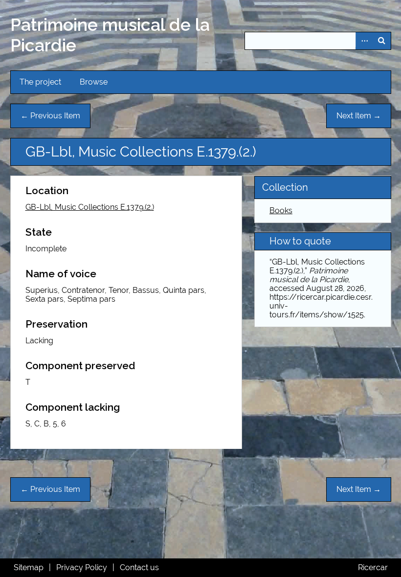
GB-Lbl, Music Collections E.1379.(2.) (89, 207)
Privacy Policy (81, 567)
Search (382, 40)
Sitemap (29, 567)
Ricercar (373, 567)
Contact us (139, 567)
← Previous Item (50, 115)
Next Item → (358, 115)
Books (280, 210)
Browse (94, 82)
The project (40, 82)
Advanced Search (364, 40)
